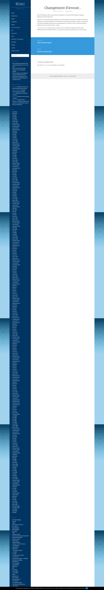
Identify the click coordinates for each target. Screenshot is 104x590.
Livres (12, 36)
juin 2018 (14, 269)
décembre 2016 (15, 298)
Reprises (13, 45)
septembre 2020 (16, 226)
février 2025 (15, 140)
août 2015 (14, 324)
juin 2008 (14, 419)
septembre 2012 (16, 380)
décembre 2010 (15, 401)
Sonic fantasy (15, 577)
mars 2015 (14, 332)
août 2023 (14, 169)
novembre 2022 (15, 184)
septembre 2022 (16, 187)
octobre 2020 (15, 224)
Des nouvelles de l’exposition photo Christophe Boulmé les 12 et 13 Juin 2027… (20, 65)
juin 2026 (14, 115)
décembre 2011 (15, 395)
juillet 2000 (14, 510)
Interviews (13, 42)
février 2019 (15, 256)
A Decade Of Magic (16, 519)
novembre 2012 (15, 377)
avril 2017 (14, 292)
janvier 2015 (15, 335)
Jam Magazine (15, 545)
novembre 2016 (15, 300)
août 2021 (14, 208)
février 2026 (15, 121)
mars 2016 (14, 313)
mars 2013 (14, 370)
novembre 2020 (15, 222)
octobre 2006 (15, 451)
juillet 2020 (14, 229)
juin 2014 (14, 346)
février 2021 (15, 218)
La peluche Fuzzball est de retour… (20, 76)
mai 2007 (14, 440)
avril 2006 (14, 461)
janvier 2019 (15, 258)
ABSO (13, 523)
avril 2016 (14, 311)
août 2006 (14, 454)
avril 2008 (14, 422)
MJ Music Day (15, 561)
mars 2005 (14, 472)
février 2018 (15, 276)
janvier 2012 (15, 393)
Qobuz (13, 574)
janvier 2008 (15, 427)
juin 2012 (14, 385)
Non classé (14, 569)
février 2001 (15, 502)
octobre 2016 (15, 301)
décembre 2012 (15, 375)
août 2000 (14, 509)
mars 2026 (14, 120)
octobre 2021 (15, 205)
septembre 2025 (16, 129)
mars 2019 (14, 255)
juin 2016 (14, 308)
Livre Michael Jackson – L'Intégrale (20, 558)
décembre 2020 (15, 221)
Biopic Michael (15, 527)
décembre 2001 (15, 493)
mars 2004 (14, 477)
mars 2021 (14, 216)
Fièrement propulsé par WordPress (56, 76)
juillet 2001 (14, 496)
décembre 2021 (15, 202)
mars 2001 (14, 501)
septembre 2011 (16, 399)
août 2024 (14, 150)
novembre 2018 (15, 261)
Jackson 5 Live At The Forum (18, 544)
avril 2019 (14, 253)
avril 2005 (14, 470)
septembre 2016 (16, 303)
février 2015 (15, 333)
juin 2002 (14, 488)
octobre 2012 (15, 379)
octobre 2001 (15, 494)
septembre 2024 (16, 148)
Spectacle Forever (16, 579)
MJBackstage (15, 564)
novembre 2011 (15, 396)
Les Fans (13, 47)
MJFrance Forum (15, 50)
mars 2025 (14, 139)
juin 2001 (14, 498)
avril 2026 (14, 118)
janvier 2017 (15, 297)
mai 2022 (14, 194)
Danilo (13, 532)
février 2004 (15, 478)
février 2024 (15, 160)
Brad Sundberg (15, 529)
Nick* (13, 568)
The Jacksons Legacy (17, 582)
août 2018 (14, 266)
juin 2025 (14, 134)
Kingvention (15, 548)
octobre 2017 (15, 282)
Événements (14, 21)
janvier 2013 (15, 374)
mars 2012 (14, 390)
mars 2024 (14, 158)
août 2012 (14, 382)
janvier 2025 (15, 142)
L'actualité (14, 552)
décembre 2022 (15, 182)
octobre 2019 (15, 243)
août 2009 (14, 416)
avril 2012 (14, 388)
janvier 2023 (15, 181)
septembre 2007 (16, 433)
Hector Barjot (15, 540)
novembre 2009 (15, 414)
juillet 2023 (14, 171)
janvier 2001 (15, 504)
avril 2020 (14, 234)
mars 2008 (14, 424)
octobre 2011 (15, 398)
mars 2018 (14, 274)
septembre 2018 (16, 264)
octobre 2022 (15, 185)
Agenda (13, 18)
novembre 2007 (15, 430)
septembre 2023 (16, 168)
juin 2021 (14, 211)
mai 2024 (14, 155)
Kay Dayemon (15, 547)
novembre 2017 (15, 280)
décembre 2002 (15, 480)
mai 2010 (14, 409)
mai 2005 (14, 469)
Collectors (14, 33)
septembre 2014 (16, 342)
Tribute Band (15, 585)
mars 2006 (14, 462)
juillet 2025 (14, 132)
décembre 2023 (15, 163)
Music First (14, 566)
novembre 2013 (15, 358)
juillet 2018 (14, 268)
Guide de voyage (16, 539)
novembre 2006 (15, 449)
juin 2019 (14, 250)
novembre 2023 (15, 165)
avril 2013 (14, 369)
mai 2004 (14, 473)
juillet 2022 (14, 190)
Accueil (13, 13)
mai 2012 (14, 387)
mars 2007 (14, 443)
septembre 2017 (16, 284)
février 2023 (15, 179)
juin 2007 (14, 438)
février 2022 (15, 198)
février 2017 (15, 295)
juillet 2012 (14, 383)
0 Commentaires (68, 11)
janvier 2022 (15, 200)
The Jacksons (15, 581)
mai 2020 (14, 232)
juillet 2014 (14, 345)
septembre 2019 (16, 245)
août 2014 (14, 343)
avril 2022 (14, 195)
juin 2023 (14, 173)
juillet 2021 (14, 210)
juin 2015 (14, 327)
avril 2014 (14, 350)
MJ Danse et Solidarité (17, 560)
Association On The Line (17, 524)
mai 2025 (14, 136)
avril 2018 (14, 272)
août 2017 (14, 285)
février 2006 (15, 464)
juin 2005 (14, 467)
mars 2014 (14, 351)
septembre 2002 (16, 485)
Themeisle (74, 76)
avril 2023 (14, 176)
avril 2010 (14, 411)
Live (12, 30)
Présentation (14, 16)
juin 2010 (14, 407)
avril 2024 (14, 156)
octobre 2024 (15, 147)
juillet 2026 (14, 113)
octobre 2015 (15, 321)
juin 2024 (14, 153)
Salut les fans (15, 576)
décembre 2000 (15, 506)
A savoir (14, 521)
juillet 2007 (14, 436)
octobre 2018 (15, 263)
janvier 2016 (15, 316)
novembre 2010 (15, 403)
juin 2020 (14, 231)
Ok (86, 588)
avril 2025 (14, 137)
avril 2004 (14, 475)
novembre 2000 (15, 507)
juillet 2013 (14, 364)
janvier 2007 (15, 446)
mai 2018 (14, 271)
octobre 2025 (15, 128)
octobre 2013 (15, 359)
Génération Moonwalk (17, 537)
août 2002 (14, 486)
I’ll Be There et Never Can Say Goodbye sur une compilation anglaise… (18, 70)
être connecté (46, 65)
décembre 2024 (15, 144)
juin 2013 (14, 366)
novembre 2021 (15, 203)
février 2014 (15, 353)
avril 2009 (14, 417)
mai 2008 (14, 420)
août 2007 (14, 435)
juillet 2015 (14, 325)
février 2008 (15, 425)
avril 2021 (14, 214)
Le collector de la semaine (18, 555)
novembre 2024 (15, 145)
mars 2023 (14, 177)
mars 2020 (14, 235)
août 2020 (14, 227)
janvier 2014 (15, 354)
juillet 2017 (14, 287)
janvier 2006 (15, 465)
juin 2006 (14, 457)
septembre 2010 (16, 404)
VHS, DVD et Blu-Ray (15, 27)
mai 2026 (14, 116)
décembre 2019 (15, 240)
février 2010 (15, 412)
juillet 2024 (14, 152)
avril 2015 (14, 330)
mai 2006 (14, 459)
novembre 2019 (15, 242)
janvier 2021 (15, 219)
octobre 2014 (15, 340)
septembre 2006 (16, 453)
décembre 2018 (15, 259)
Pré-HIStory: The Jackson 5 (17, 39)
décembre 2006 (15, 448)
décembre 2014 (15, 337)
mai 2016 (14, 309)
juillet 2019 (14, 248)
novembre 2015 (15, 319)
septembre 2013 (16, 361)
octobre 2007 (15, 432)
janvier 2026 (15, 123)
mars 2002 (14, 491)
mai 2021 (14, 213)
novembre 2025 (15, 126)
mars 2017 (14, 293)
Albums (13, 24)
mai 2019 (14, 251)
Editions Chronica (16, 534)
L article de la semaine (17, 550)
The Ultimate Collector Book (18, 584)
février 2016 (15, 314)
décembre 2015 (15, 317)
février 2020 (15, 237)
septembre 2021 (16, 206)
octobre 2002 (15, 483)
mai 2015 (14, 329)
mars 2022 (14, 197)
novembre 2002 (15, 482)
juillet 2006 (14, 456)
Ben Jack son (15, 526)
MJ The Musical (15, 563)
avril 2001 (14, 499)
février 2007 (15, 445)
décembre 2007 (15, 428)
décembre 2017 (15, 279)
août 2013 (14, 362)
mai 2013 (14, 367)
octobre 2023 (15, 166)
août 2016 (14, 305)
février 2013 (15, 372)
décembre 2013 (15, 356)
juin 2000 (14, 512)
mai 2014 (14, 348)
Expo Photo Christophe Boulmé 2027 (20, 535)
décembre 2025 (15, 124)
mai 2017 (14, 290)
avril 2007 (14, 441)
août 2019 (14, 247)
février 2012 (15, 391)
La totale (14, 553)
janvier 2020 (15, 239)
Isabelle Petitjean (16, 542)
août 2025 (14, 131)
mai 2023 (14, 174)
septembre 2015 (16, 322)
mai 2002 (14, 490)
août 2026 (14, 111)
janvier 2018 (15, 277)
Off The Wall (15, 571)
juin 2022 (14, 192)
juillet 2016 (14, 306)
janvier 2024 (15, 161)
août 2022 (14, 189)
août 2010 (14, 406)
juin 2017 (14, 288)
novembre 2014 (15, 338)
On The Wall (15, 573)
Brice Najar (14, 531)
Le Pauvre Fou (15, 556)
